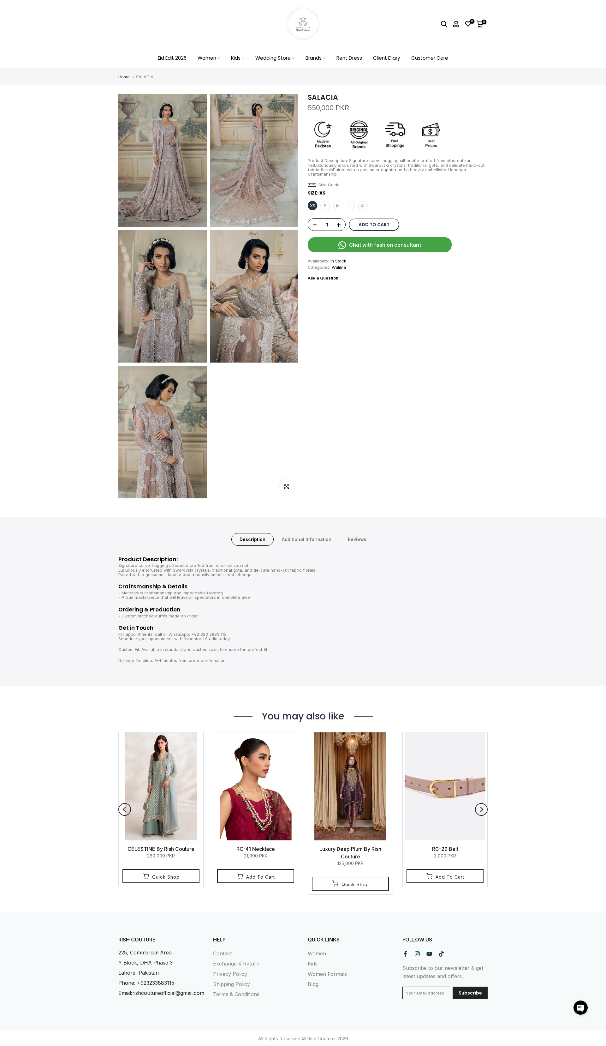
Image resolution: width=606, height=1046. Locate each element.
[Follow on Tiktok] (441, 954)
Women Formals (327, 974)
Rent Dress (349, 58)
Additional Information (306, 539)
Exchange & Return (236, 963)
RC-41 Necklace (255, 849)
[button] (325, 185)
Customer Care (429, 58)
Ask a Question (323, 277)
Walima (339, 267)
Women (207, 58)
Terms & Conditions (236, 994)
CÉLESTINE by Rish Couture (161, 849)
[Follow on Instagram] (417, 954)
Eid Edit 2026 (172, 58)
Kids (236, 58)
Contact (222, 953)
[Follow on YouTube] (429, 954)
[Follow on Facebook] (405, 954)
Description (252, 539)
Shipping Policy (231, 984)
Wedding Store (273, 58)
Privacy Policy (230, 974)
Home (124, 77)
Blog (313, 984)
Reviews (357, 539)
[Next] (481, 809)
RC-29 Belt (445, 849)
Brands (314, 58)
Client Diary (386, 58)
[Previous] (124, 809)
